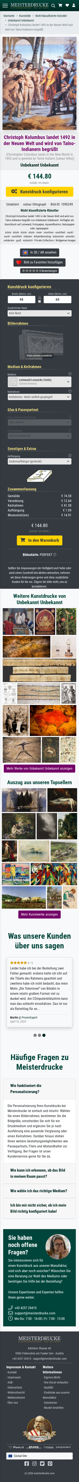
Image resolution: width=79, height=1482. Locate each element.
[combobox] (40, 313)
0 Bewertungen (48, 270)
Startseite (9, 16)
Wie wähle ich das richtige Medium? (38, 1190)
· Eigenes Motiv (51, 1377)
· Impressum (13, 1377)
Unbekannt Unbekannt (21, 20)
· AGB (9, 1382)
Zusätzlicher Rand (17, 308)
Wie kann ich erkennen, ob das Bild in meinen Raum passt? (37, 1173)
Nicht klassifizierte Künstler (51, 16)
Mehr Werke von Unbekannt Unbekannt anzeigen (39, 768)
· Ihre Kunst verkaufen (55, 1382)
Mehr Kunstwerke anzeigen (39, 914)
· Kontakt (11, 1372)
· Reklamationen (15, 1397)
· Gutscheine (50, 1403)
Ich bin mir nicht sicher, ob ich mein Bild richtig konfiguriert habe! (38, 1208)
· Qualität (48, 1387)
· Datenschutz (14, 1387)
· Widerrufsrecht (15, 1392)
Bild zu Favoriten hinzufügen (42, 262)
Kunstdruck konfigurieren (42, 191)
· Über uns (12, 1403)
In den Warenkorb (42, 540)
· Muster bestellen (53, 1408)
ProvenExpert (27, 1017)
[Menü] (5, 5)
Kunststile (25, 16)
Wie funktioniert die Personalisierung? (25, 1088)
